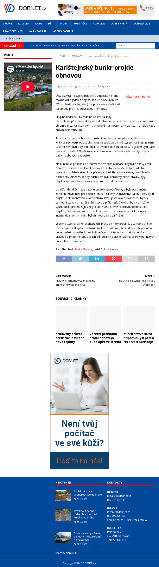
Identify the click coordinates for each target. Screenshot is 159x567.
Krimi (38, 23)
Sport (63, 23)
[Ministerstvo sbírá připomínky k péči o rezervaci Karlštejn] (139, 318)
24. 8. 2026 (82, 521)
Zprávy (7, 23)
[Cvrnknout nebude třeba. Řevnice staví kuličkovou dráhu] (63, 515)
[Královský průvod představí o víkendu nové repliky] (71, 318)
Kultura (23, 23)
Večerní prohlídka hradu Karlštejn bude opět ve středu (105, 338)
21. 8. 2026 (82, 544)
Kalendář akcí (38, 31)
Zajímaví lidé (141, 23)
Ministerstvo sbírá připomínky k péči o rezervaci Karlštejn (139, 338)
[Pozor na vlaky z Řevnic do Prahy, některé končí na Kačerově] (63, 537)
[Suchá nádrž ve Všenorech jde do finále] (63, 495)
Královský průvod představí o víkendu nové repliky (71, 338)
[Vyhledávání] (135, 45)
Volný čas (80, 23)
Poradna (99, 23)
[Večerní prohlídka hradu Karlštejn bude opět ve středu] (105, 318)
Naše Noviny (83, 249)
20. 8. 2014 (67, 86)
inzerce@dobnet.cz (118, 512)
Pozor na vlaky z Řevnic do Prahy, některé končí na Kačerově (88, 536)
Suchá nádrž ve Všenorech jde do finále (88, 493)
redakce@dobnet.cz (119, 495)
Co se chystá (119, 23)
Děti (51, 23)
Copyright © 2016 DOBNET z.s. (79, 563)
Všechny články (65, 553)
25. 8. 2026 (82, 498)
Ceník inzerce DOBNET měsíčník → (127, 520)
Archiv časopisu (63, 31)
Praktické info (13, 31)
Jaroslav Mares (86, 86)
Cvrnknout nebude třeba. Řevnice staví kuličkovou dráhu (85, 514)
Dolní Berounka (12, 38)
